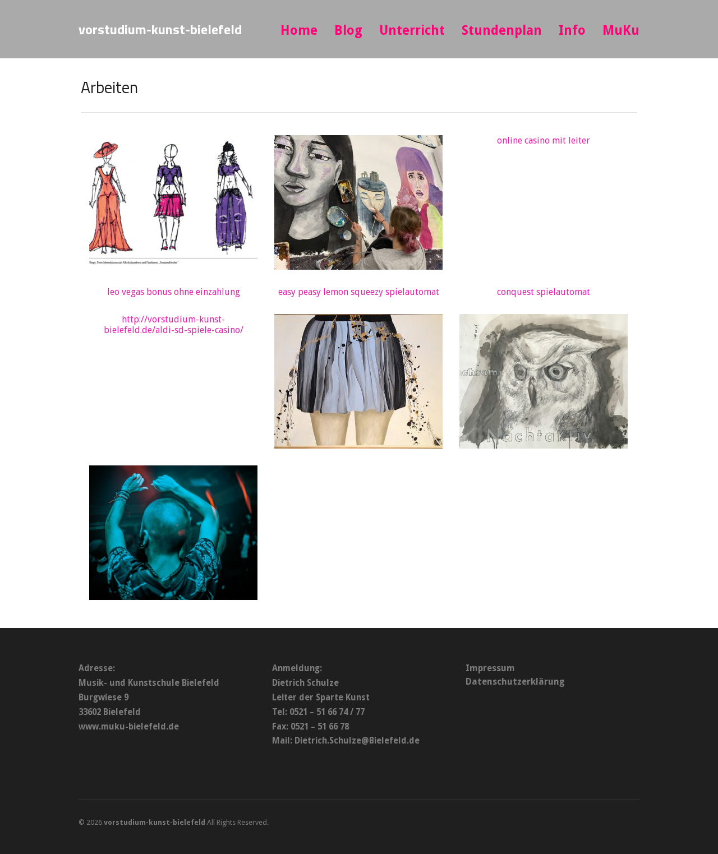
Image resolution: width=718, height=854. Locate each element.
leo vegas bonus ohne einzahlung (173, 292)
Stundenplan (502, 31)
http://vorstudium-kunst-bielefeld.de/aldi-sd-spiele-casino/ (173, 324)
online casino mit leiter (543, 140)
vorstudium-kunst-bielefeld (160, 29)
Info (572, 31)
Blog (348, 31)
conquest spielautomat (543, 292)
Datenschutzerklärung (515, 681)
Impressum (490, 668)
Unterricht (412, 31)
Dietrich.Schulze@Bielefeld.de (357, 741)
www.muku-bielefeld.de (129, 727)
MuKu (620, 31)
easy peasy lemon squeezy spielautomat (358, 292)
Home (298, 31)
